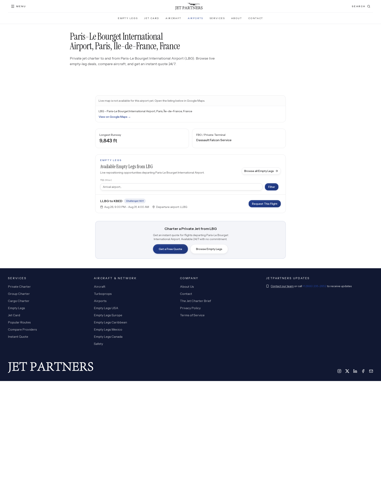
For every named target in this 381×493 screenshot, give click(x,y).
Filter (271, 187)
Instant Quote (18, 337)
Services (217, 18)
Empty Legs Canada (108, 337)
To (106, 179)
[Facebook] (363, 371)
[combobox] (181, 186)
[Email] (371, 371)
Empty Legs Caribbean (110, 322)
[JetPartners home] (189, 6)
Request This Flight (264, 203)
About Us (187, 286)
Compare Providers (22, 329)
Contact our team (282, 286)
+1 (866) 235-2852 (314, 286)
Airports (195, 18)
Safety (98, 344)
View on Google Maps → (115, 117)
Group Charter (19, 294)
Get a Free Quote (170, 249)
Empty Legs (128, 18)
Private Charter (19, 286)
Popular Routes (19, 322)
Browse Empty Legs (209, 249)
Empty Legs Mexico (108, 329)
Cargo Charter (18, 301)
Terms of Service (192, 315)
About (236, 18)
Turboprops (103, 294)
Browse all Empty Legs (259, 171)
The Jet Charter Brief (195, 301)
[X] (347, 371)
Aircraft (173, 18)
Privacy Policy (190, 308)
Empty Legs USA (106, 308)
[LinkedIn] (355, 371)
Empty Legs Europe (108, 315)
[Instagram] (339, 371)
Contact (255, 18)
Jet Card (151, 18)
